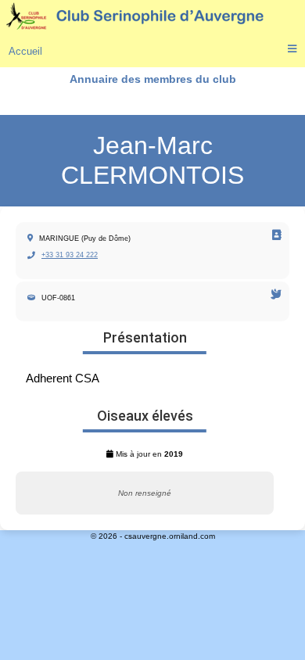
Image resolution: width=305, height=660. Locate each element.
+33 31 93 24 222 (69, 255)
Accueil (25, 51)
